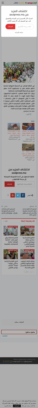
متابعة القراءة (19, 32)
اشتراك (10, 26)
